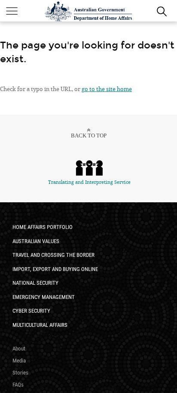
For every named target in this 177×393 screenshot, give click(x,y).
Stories (20, 372)
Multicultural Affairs (39, 325)
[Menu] (11, 10)
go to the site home (107, 89)
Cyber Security (31, 311)
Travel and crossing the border (53, 255)
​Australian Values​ (35, 241)
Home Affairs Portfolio (42, 227)
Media (19, 360)
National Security (35, 283)
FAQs (18, 384)
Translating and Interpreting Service (89, 182)
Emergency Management (43, 297)
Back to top (89, 135)
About (18, 348)
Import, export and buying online (55, 269)
